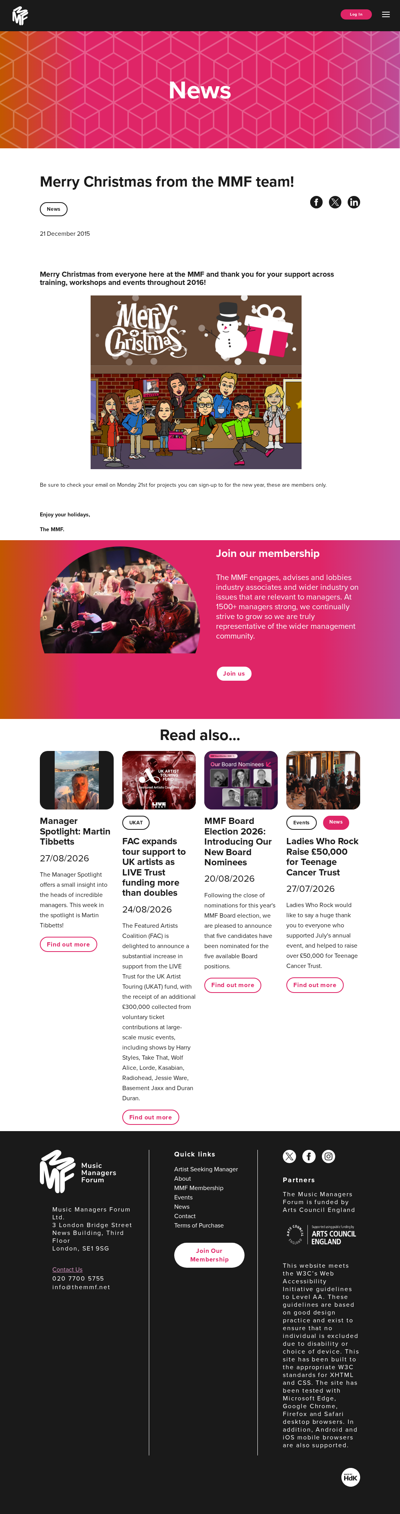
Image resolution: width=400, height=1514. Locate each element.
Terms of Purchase (199, 1225)
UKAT (136, 822)
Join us (234, 673)
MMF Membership (198, 1187)
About (182, 1178)
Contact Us (67, 1269)
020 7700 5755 (78, 1278)
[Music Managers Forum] (78, 1191)
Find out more (68, 944)
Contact (185, 1216)
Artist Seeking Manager (206, 1169)
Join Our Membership (209, 1255)
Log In (356, 14)
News (54, 209)
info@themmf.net (81, 1287)
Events (301, 822)
